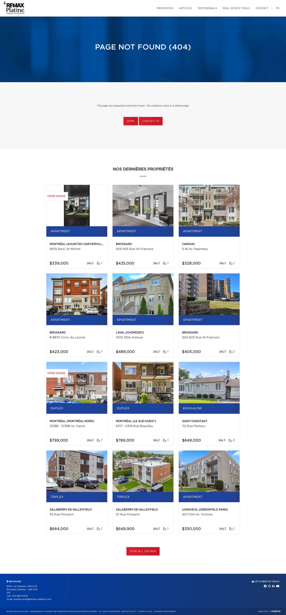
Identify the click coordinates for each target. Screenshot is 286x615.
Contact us (150, 121)
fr (277, 8)
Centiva (275, 611)
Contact (262, 8)
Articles (185, 8)
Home (131, 121)
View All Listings (143, 551)
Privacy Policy (129, 611)
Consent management (165, 611)
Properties (165, 8)
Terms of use (145, 611)
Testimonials (207, 8)
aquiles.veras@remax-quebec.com (32, 599)
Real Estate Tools (236, 8)
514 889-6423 (20, 596)
